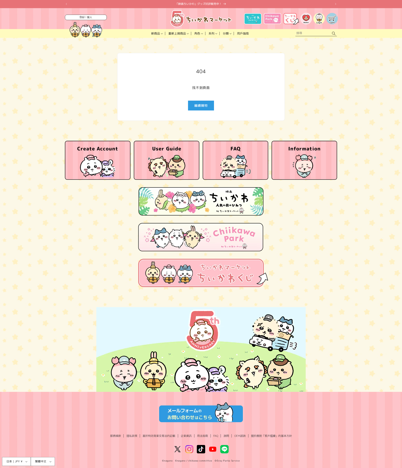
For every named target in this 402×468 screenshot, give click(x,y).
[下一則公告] (335, 4)
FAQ (215, 436)
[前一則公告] (66, 4)
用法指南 (202, 436)
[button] (156, 33)
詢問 (226, 436)
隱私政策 (131, 436)
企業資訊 (186, 436)
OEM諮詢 (240, 436)
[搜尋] (334, 33)
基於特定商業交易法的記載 (159, 436)
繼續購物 (201, 105)
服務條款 (115, 436)
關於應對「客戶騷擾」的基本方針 (271, 436)
